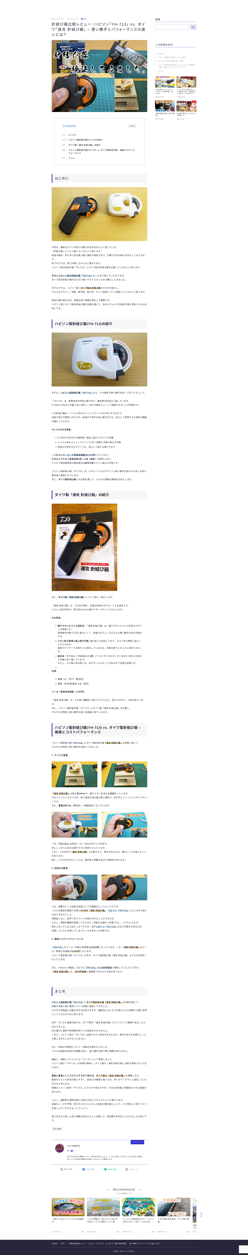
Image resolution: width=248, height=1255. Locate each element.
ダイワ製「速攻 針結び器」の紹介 (171, 61)
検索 (193, 27)
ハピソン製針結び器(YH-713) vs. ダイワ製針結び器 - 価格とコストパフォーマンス (176, 66)
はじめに (72, 135)
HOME (54, 1244)
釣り (85, 19)
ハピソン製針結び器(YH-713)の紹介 (172, 57)
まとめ (71, 158)
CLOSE (132, 126)
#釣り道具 (57, 1129)
